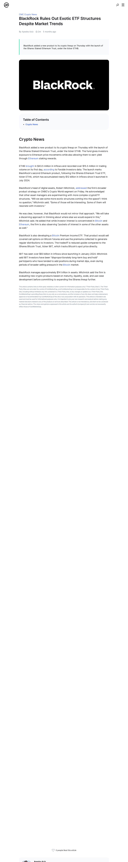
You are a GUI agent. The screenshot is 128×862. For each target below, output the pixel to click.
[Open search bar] (117, 4)
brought (30, 166)
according (49, 169)
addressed (81, 188)
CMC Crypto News (28, 14)
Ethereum (33, 158)
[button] (123, 5)
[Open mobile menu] (123, 5)
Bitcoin (99, 220)
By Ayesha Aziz (26, 31)
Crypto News (32, 124)
